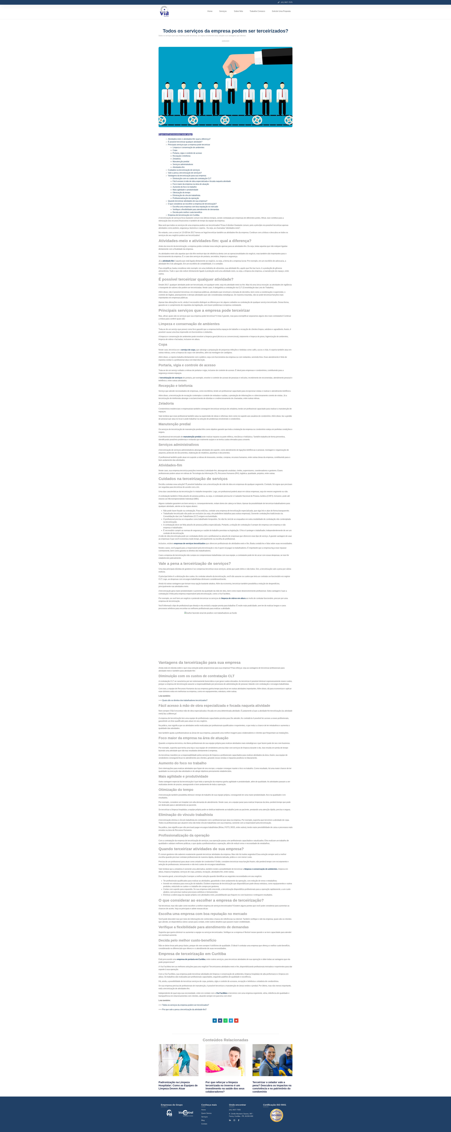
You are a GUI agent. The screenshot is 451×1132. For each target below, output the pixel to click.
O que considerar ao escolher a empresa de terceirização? (192, 204)
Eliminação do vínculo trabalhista (186, 195)
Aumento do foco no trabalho (185, 187)
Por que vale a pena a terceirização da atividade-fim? (184, 1009)
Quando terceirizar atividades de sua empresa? (187, 201)
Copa (175, 150)
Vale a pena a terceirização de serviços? (185, 173)
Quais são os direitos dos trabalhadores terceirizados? (184, 700)
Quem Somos (206, 1113)
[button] (215, 1020)
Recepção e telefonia (181, 156)
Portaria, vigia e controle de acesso (187, 153)
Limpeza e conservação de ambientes (188, 147)
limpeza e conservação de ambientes (260, 869)
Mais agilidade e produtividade (185, 190)
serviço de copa (188, 350)
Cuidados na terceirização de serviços (184, 170)
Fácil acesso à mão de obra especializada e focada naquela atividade (202, 181)
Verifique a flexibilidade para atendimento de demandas (196, 209)
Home (203, 1110)
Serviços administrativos (183, 164)
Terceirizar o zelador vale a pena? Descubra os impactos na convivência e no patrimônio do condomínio (272, 1087)
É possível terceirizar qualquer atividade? (185, 142)
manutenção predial (192, 437)
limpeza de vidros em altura (233, 598)
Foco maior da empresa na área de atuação (191, 184)
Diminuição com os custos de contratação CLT (192, 178)
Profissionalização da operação (186, 198)
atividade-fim (168, 261)
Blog (203, 1120)
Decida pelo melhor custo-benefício (187, 212)
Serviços (204, 1117)
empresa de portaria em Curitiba (191, 959)
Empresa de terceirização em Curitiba (183, 215)
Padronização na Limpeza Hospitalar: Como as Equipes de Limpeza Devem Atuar (178, 1085)
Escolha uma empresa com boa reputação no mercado (195, 207)
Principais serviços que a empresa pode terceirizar (189, 145)
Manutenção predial (181, 162)
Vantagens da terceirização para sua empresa (187, 176)
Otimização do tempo (181, 193)
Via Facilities (221, 993)
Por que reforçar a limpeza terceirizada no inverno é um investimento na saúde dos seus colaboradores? (225, 1087)
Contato (204, 1124)
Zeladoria (177, 159)
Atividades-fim (179, 167)
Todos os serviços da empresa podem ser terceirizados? (185, 1005)
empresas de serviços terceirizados (189, 543)
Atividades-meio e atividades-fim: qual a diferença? (189, 139)
